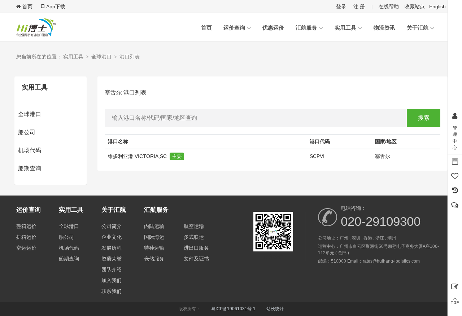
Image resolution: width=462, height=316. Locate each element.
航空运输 (194, 226)
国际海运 (154, 237)
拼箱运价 (26, 237)
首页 (206, 28)
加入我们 (111, 280)
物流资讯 (384, 28)
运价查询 (234, 28)
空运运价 (26, 248)
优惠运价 (273, 28)
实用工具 (345, 28)
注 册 (359, 6)
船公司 (26, 132)
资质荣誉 (111, 259)
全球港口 (29, 114)
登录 (341, 6)
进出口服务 (196, 248)
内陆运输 (154, 226)
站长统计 (275, 308)
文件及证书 (196, 259)
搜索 (424, 118)
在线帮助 (389, 6)
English (437, 6)
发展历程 (111, 248)
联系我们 (111, 291)
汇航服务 (306, 28)
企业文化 (111, 237)
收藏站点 (415, 6)
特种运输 (154, 248)
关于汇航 (417, 28)
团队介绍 (111, 269)
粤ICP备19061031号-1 (233, 308)
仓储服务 (154, 259)
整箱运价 (26, 226)
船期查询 (29, 168)
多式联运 (194, 237)
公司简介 (111, 226)
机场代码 (29, 150)
